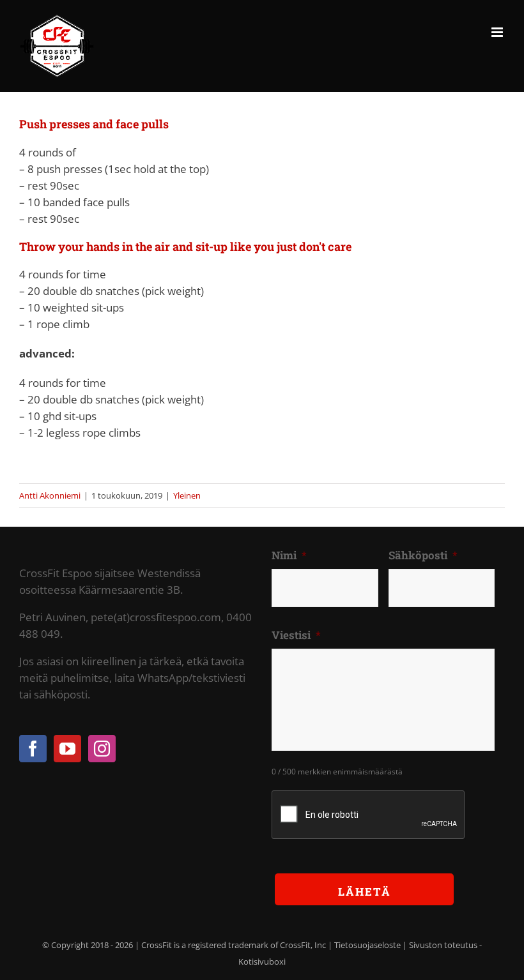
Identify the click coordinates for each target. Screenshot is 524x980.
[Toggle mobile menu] (498, 32)
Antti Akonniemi (50, 495)
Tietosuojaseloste (367, 945)
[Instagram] (102, 748)
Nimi (289, 555)
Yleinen (187, 495)
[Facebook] (33, 748)
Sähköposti (423, 555)
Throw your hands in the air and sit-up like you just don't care (185, 246)
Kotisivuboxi (262, 961)
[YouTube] (67, 748)
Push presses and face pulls (94, 124)
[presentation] (369, 815)
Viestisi (296, 635)
